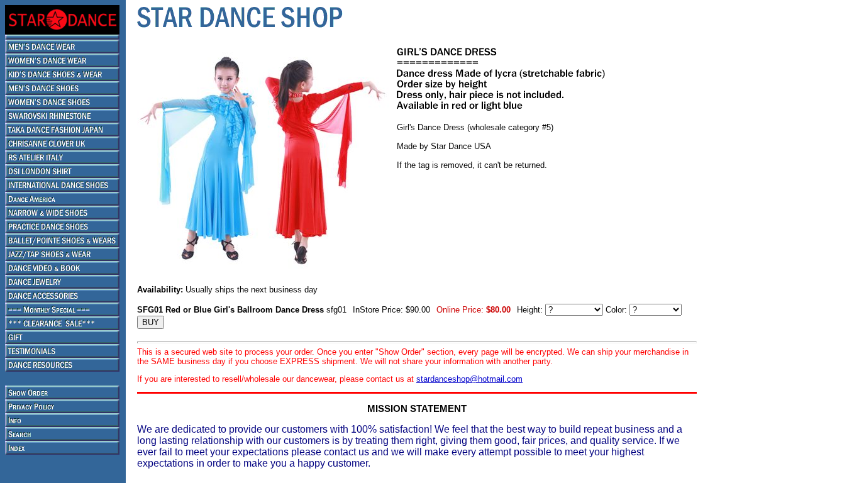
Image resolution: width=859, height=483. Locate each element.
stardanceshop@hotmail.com (469, 379)
